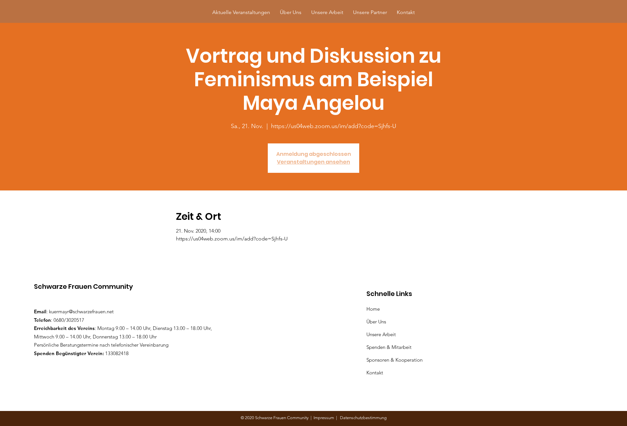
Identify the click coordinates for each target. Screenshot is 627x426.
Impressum (325, 417)
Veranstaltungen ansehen (313, 162)
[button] (370, 12)
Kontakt (374, 372)
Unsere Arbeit (381, 334)
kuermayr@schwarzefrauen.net (81, 311)
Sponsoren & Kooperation (395, 360)
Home (374, 309)
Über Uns (376, 322)
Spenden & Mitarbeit (388, 347)
